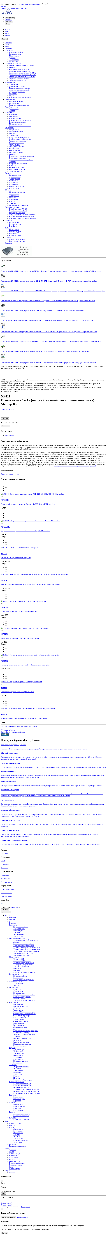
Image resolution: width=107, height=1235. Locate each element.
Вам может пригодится (28, 726)
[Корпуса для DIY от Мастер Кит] (16, 255)
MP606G (5, 500)
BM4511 (4, 607)
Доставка (24, 8)
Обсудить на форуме (8, 730)
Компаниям (5, 875)
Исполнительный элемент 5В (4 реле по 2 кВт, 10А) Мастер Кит (24, 718)
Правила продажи (7, 889)
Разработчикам (6, 878)
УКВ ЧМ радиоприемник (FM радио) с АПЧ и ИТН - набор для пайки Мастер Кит (30, 584)
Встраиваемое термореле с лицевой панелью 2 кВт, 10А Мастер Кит (25, 531)
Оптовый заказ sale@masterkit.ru (29, 4)
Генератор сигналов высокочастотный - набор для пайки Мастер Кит (25, 665)
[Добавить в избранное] (6, 544)
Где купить (11, 8)
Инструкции (5, 726)
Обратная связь (6, 893)
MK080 (4, 688)
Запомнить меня (9, 1191)
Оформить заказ (21, 1217)
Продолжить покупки (8, 1217)
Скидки (4, 8)
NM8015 (4, 661)
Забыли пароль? (6, 1205)
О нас (3, 861)
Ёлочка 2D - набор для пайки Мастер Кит (16, 558)
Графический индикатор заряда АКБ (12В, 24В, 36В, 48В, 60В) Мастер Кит (28, 504)
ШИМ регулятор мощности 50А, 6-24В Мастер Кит (19, 611)
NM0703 (4, 580)
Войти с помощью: (7, 1197)
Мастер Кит (14, 907)
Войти (3, 1193)
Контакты (4, 868)
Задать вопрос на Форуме (10, 474)
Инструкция (9, 435)
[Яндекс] (3, 1199)
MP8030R (5, 527)
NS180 (4, 554)
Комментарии (15, 726)
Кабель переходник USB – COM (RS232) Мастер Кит (20, 638)
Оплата (18, 8)
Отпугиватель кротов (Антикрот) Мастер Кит (17, 692)
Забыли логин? (6, 1203)
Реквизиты (5, 864)
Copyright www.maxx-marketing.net (13, 732)
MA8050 (4, 634)
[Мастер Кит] (6, 14)
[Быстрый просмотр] (6, 487)
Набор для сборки (7, 409)
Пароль (3, 1187)
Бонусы (3, 6)
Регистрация (25, 1207)
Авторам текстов (7, 882)
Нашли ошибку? (7, 896)
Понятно (4, 1233)
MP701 (4, 714)
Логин (3, 1183)
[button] (10, 18)
